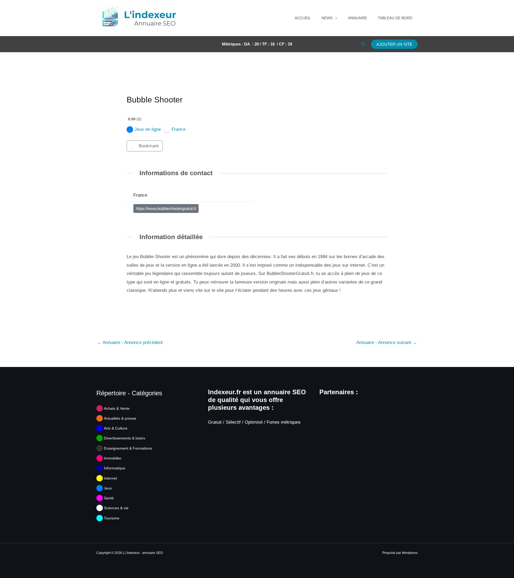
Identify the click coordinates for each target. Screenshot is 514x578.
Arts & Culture (115, 428)
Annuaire (357, 18)
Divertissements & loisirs (124, 438)
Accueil (303, 18)
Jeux (108, 488)
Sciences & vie (116, 508)
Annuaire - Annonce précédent (130, 342)
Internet (110, 478)
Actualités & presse (120, 418)
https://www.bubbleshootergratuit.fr (166, 208)
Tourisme (111, 518)
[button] (334, 18)
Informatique (114, 468)
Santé (109, 498)
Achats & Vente (117, 408)
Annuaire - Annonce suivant (386, 342)
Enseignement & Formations (128, 448)
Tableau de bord (395, 18)
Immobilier (113, 458)
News (327, 18)
